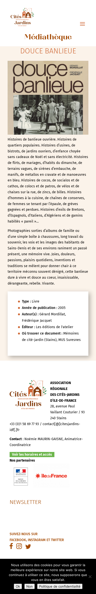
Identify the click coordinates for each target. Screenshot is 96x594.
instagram (37, 540)
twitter (57, 540)
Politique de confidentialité (59, 586)
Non (29, 586)
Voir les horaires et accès (32, 454)
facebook (18, 540)
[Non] (89, 576)
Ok (18, 586)
